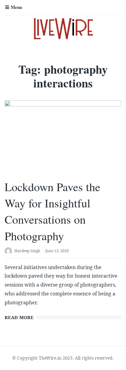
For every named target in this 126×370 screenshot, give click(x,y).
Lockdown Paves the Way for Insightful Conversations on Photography (52, 211)
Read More (19, 317)
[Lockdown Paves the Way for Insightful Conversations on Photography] (63, 137)
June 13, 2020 (57, 250)
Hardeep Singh (27, 250)
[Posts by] (9, 251)
